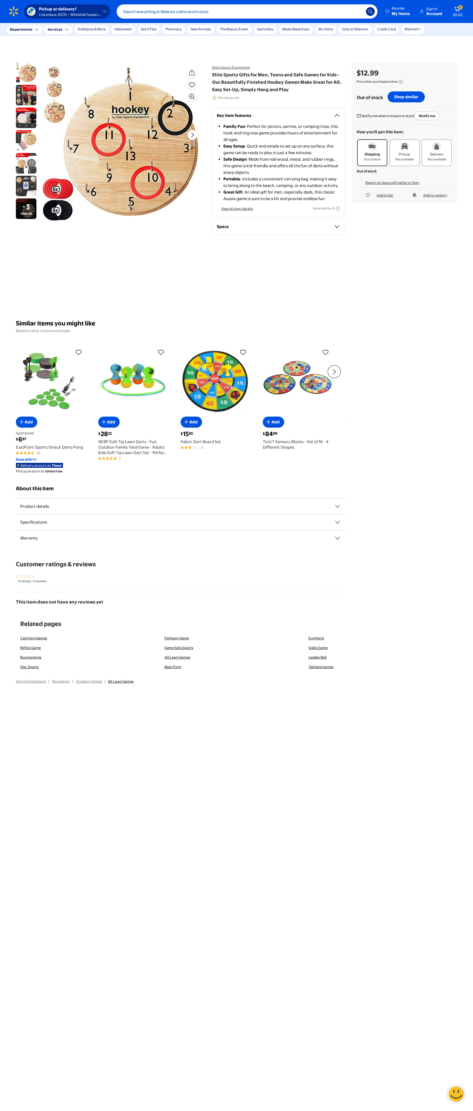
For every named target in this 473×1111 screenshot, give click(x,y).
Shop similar (406, 96)
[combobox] (247, 11)
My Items (325, 29)
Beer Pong (173, 667)
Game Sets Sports (179, 647)
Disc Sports (29, 667)
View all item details (237, 208)
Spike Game (318, 647)
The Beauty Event (234, 29)
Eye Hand (316, 638)
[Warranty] (337, 538)
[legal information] (401, 82)
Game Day (265, 29)
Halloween (123, 29)
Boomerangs (30, 657)
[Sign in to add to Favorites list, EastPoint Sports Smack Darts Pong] (78, 352)
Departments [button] (21, 29)
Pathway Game (177, 638)
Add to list (385, 195)
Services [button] (55, 29)
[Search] (370, 11)
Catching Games (33, 638)
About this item (35, 488)
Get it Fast (149, 29)
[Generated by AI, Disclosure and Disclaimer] (338, 208)
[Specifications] (337, 522)
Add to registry (435, 195)
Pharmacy (173, 29)
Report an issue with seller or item (392, 182)
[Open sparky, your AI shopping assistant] (456, 1094)
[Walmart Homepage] (14, 11)
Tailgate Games (320, 667)
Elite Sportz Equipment (231, 67)
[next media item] (192, 135)
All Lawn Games (177, 657)
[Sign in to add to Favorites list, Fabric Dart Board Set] (243, 352)
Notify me (427, 116)
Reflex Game (30, 647)
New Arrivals (201, 29)
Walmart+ (413, 29)
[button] (398, 11)
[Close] (101, 29)
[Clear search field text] (357, 11)
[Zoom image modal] (192, 97)
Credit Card (386, 29)
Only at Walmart (355, 29)
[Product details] (337, 506)
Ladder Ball (317, 657)
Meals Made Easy (296, 29)
